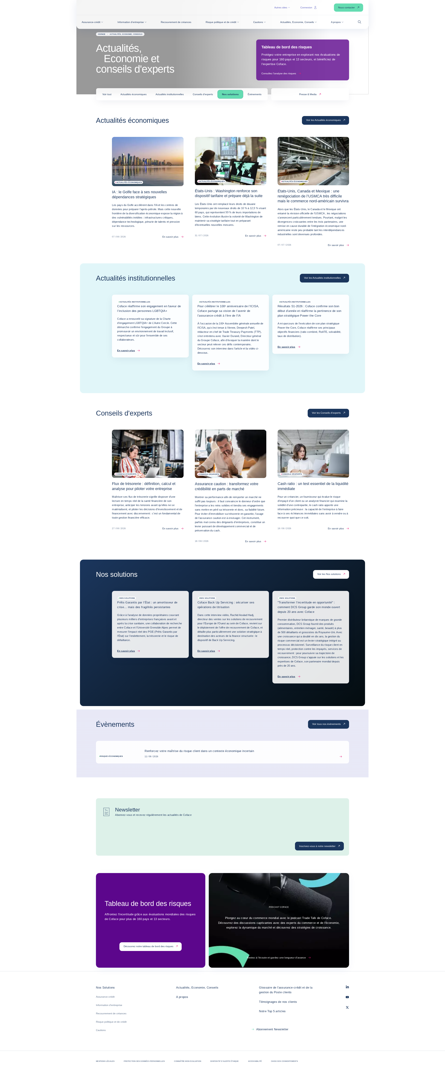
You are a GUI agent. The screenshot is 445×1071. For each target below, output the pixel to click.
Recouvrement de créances (111, 1013)
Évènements (254, 94)
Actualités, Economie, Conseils (197, 987)
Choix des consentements (284, 1061)
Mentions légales (105, 1061)
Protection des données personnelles (144, 1061)
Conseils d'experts (203, 94)
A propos (182, 997)
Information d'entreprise (109, 1005)
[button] (92, 22)
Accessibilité (255, 1061)
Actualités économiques (133, 94)
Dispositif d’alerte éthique (224, 1061)
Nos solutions (230, 94)
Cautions (101, 1030)
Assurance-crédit (105, 996)
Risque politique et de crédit (111, 1021)
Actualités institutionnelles (170, 94)
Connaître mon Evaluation (187, 1061)
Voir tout (106, 94)
